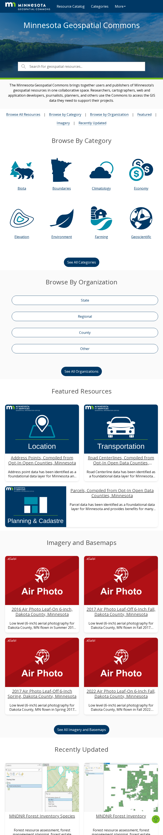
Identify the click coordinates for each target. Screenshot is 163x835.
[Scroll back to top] (156, 819)
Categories (99, 6)
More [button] (119, 6)
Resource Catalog (71, 6)
